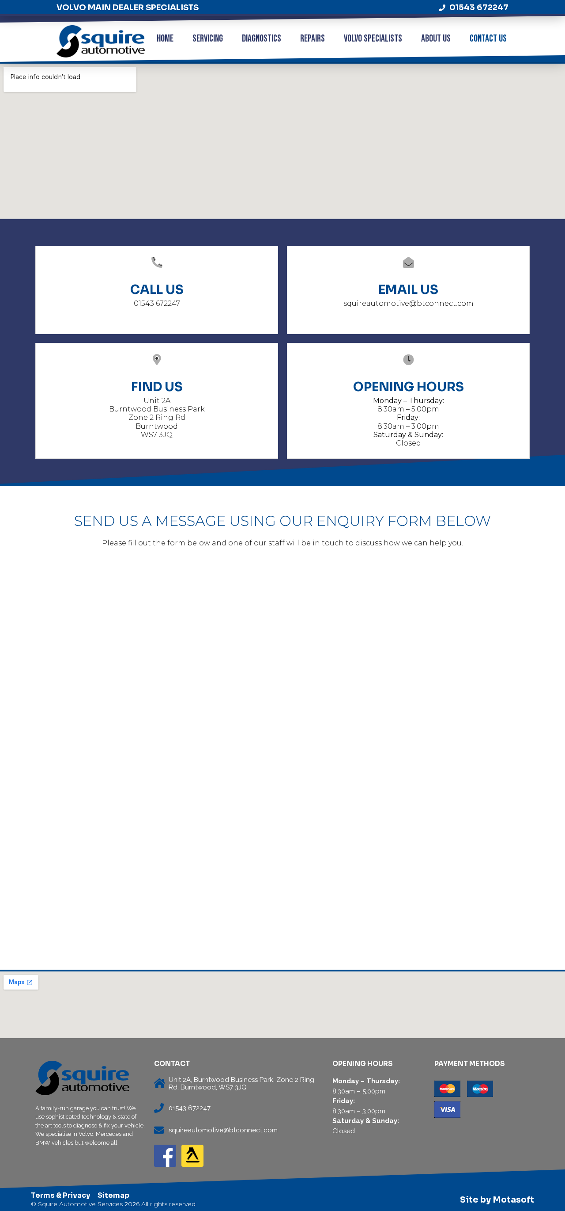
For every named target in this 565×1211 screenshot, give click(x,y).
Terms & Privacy (60, 1195)
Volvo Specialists (373, 39)
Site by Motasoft (497, 1200)
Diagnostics (261, 39)
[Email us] (408, 262)
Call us (157, 289)
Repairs (312, 39)
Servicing (207, 39)
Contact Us (488, 39)
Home (165, 39)
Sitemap (113, 1195)
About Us (436, 39)
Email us (408, 289)
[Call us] (156, 262)
